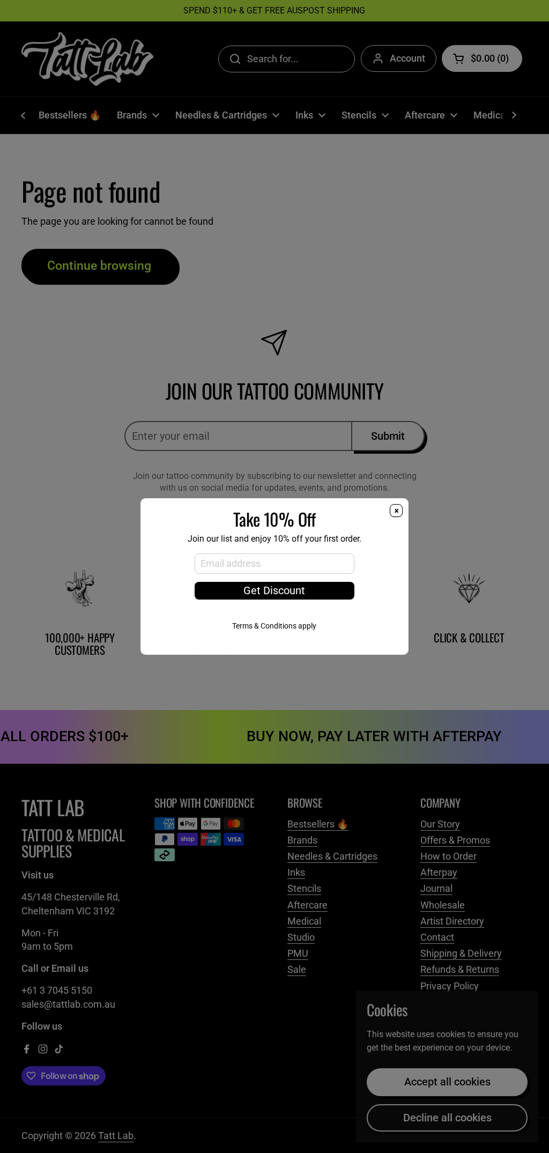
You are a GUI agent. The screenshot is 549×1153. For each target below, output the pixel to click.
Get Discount (274, 591)
